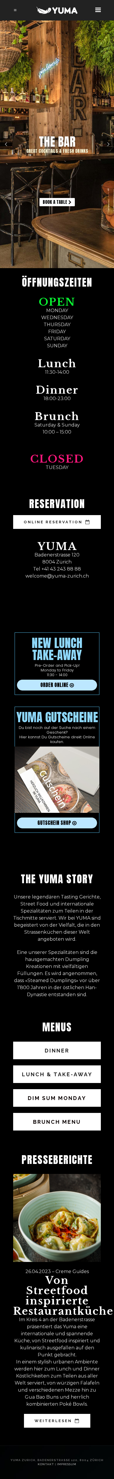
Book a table (55, 202)
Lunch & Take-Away (57, 1074)
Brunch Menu (57, 1122)
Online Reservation (53, 522)
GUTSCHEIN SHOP (54, 823)
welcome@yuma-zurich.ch (57, 576)
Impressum (66, 1464)
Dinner (57, 1051)
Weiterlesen (53, 1421)
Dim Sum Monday (57, 1098)
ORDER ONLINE (55, 685)
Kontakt (46, 1464)
